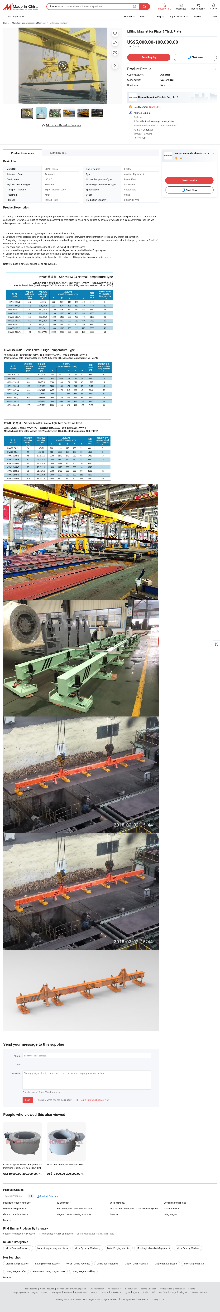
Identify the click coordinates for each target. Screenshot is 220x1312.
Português (56, 1292)
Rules (214, 16)
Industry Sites (131, 1288)
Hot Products (31, 1288)
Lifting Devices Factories (47, 1263)
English (35, 1292)
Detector (114, 1214)
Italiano (94, 1292)
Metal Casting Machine (188, 1248)
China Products (47, 1288)
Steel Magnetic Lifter (194, 1263)
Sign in (213, 8)
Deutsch (104, 1292)
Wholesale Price (114, 1288)
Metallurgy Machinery (59, 23)
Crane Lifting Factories (17, 1263)
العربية (127, 1292)
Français (68, 1292)
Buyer (143, 16)
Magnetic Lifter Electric (165, 1263)
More (6, 1277)
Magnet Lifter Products (136, 1263)
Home (6, 23)
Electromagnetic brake (174, 1202)
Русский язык (81, 1292)
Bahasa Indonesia (199, 1292)
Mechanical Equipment (14, 1208)
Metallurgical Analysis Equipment (153, 1248)
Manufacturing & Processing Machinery (29, 23)
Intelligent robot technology (17, 1202)
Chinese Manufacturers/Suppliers (71, 1288)
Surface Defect (117, 1202)
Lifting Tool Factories (107, 1263)
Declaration (143, 1299)
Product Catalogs (49, 1196)
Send (27, 1099)
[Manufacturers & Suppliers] (20, 6)
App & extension (177, 16)
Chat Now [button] (197, 57)
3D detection (63, 1202)
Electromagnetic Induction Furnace (74, 1208)
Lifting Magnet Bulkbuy (83, 1271)
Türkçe (173, 1292)
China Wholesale (97, 1288)
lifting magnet (170, 1214)
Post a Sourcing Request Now (93, 1099)
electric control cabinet (14, 1214)
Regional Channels (148, 1288)
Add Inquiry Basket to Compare (63, 125)
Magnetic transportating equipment (74, 1214)
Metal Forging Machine (118, 1248)
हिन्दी (153, 1292)
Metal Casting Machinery (18, 1248)
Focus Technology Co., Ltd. (89, 1299)
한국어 (136, 1292)
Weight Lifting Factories (78, 1263)
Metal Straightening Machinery (52, 1248)
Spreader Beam (171, 1208)
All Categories (14, 16)
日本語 (145, 1292)
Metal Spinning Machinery (87, 1248)
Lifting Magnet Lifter (16, 1271)
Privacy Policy (158, 1299)
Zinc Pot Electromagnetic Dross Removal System (134, 1208)
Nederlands (116, 1292)
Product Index (166, 1288)
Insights (191, 1288)
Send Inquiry (149, 57)
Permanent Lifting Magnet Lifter (49, 1271)
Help (159, 16)
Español (44, 1292)
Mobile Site (180, 1288)
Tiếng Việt (183, 1292)
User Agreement (128, 1299)
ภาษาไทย (162, 1292)
